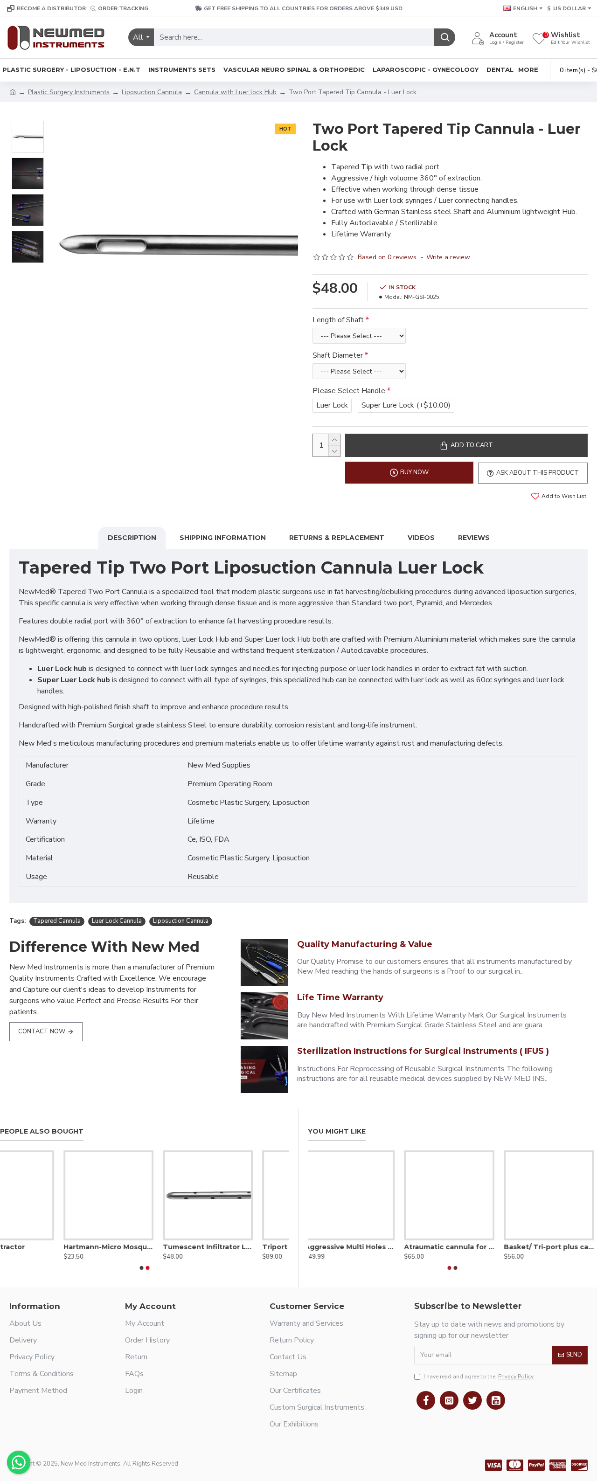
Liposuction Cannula (152, 92)
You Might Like (337, 1131)
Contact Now (41, 1031)
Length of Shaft (338, 320)
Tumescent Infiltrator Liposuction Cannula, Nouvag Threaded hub (45, 1247)
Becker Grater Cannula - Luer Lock (552, 1247)
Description (132, 537)
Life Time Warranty (340, 997)
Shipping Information (223, 537)
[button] (141, 1268)
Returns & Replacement (336, 537)
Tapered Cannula (57, 921)
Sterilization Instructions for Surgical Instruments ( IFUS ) (423, 1051)
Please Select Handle (348, 391)
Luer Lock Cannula (117, 921)
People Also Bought (41, 1131)
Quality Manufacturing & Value (364, 944)
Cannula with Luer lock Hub (235, 92)
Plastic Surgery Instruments (69, 92)
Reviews (474, 537)
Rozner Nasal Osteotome (244, 1247)
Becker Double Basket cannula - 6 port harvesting (452, 1247)
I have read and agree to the (478, 1376)
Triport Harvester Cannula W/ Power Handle (144, 1247)
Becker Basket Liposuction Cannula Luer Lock (353, 1247)
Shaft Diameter (337, 355)
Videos (421, 537)
